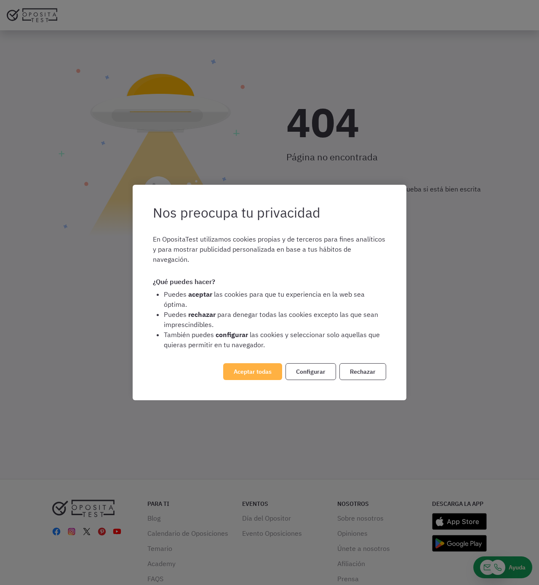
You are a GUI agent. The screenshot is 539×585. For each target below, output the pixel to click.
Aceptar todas (253, 371)
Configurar (311, 371)
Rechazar (363, 371)
